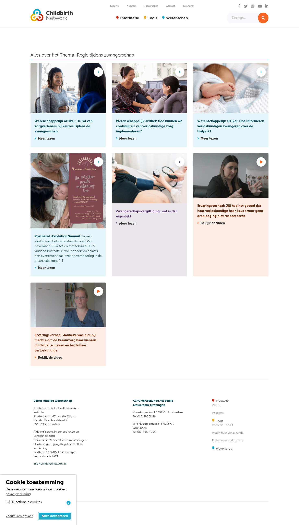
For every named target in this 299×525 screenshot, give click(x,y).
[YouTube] (260, 6)
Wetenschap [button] (177, 18)
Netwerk (131, 5)
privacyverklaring (18, 494)
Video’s (216, 405)
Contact (170, 5)
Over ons (188, 5)
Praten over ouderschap (227, 440)
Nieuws (114, 5)
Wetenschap (224, 448)
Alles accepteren (55, 516)
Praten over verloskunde (227, 432)
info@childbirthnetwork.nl (50, 463)
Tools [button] (152, 18)
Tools (219, 420)
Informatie (222, 401)
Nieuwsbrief (151, 5)
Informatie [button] (129, 18)
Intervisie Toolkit (222, 425)
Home (35, 34)
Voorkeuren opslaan (19, 516)
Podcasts (218, 412)
